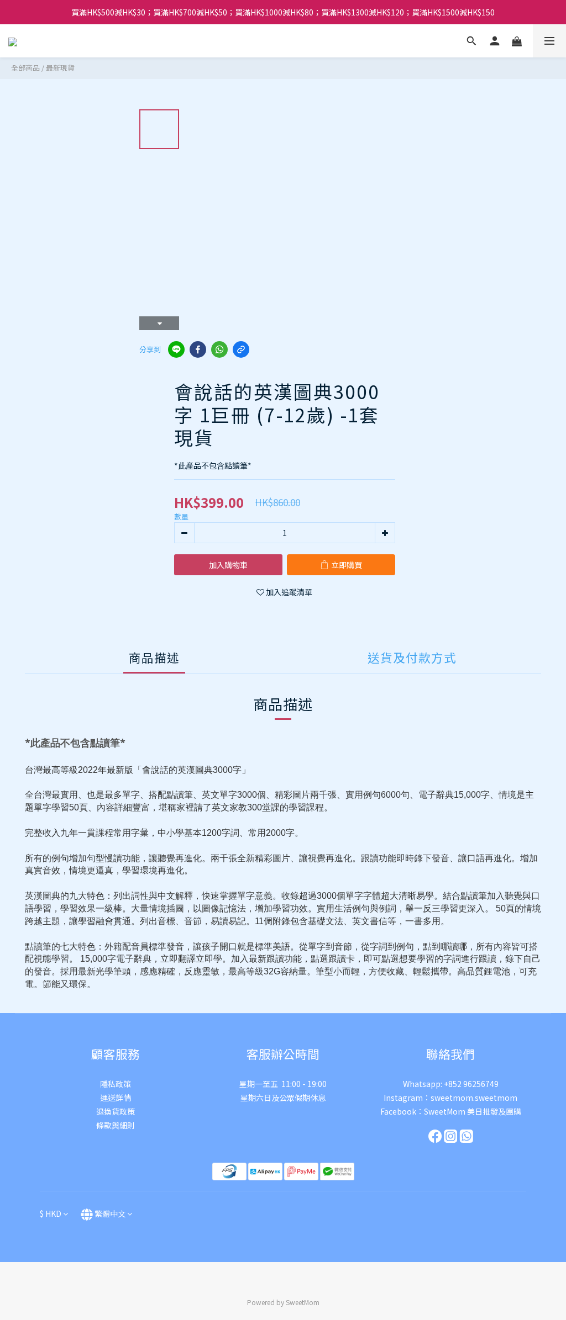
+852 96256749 (471, 1083)
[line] (176, 349)
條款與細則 (115, 1125)
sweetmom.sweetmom (474, 1097)
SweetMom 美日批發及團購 (472, 1111)
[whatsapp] (219, 349)
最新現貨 (60, 67)
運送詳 (111, 1097)
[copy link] (241, 349)
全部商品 (25, 67)
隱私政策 (115, 1083)
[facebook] (198, 349)
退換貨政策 (115, 1111)
